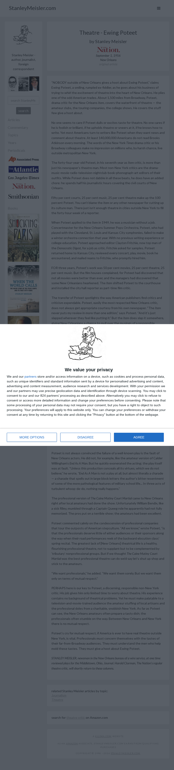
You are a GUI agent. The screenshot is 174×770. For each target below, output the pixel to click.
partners (30, 376)
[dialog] (87, 385)
